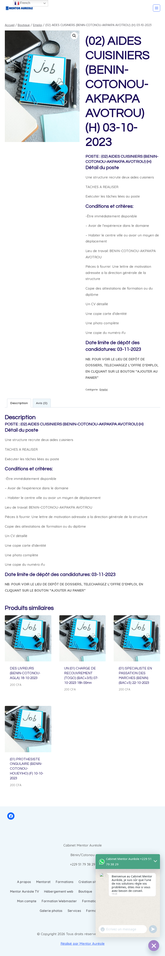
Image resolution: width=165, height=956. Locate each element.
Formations (64, 882)
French (24, 3)
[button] (74, 35)
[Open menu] (156, 8)
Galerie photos (51, 911)
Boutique (85, 891)
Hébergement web (58, 891)
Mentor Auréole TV (24, 891)
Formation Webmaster (59, 901)
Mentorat (43, 882)
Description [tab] (19, 403)
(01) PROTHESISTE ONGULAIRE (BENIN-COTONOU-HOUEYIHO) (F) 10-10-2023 (26, 768)
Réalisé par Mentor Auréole (83, 943)
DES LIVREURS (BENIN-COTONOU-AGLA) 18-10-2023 (25, 673)
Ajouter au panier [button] (25, 696)
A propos (24, 882)
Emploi (104, 389)
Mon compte (26, 901)
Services (74, 911)
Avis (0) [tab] (41, 403)
